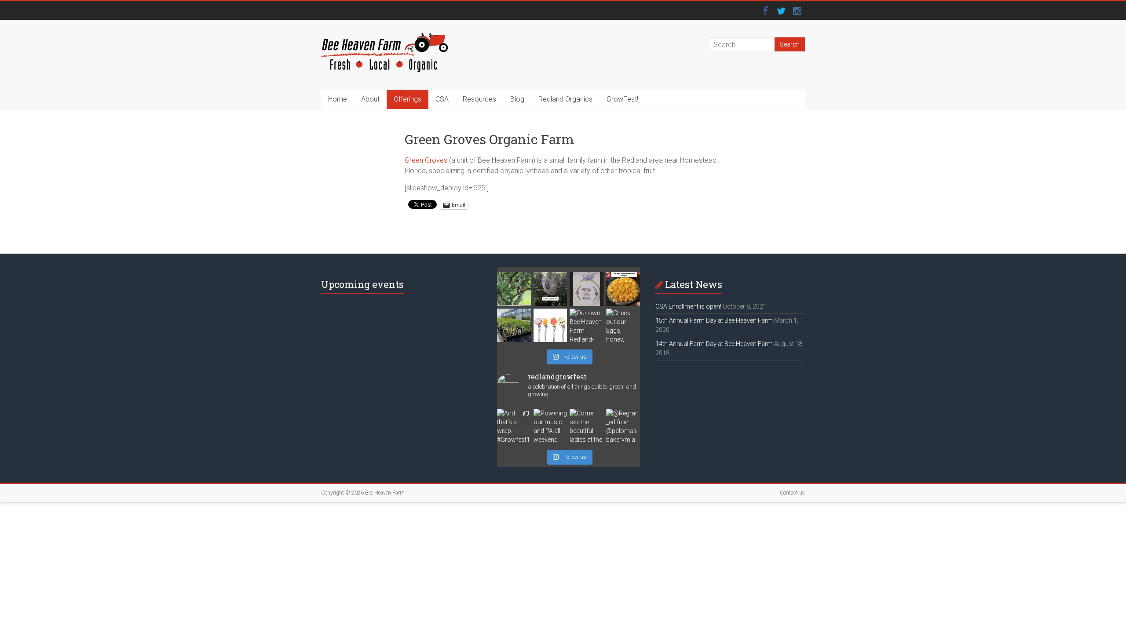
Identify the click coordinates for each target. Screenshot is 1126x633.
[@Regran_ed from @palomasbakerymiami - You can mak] (623, 426)
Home (337, 99)
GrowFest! (622, 99)
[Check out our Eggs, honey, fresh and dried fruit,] (623, 325)
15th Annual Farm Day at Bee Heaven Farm (714, 320)
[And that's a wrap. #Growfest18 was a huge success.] (514, 426)
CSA (442, 99)
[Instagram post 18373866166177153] (586, 289)
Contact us (792, 493)
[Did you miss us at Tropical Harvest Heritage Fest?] (514, 325)
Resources (479, 99)
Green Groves (426, 160)
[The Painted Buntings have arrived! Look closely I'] (514, 289)
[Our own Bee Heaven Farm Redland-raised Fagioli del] (586, 325)
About (370, 99)
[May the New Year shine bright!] (623, 289)
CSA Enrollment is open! (688, 306)
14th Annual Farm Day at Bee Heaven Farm (714, 343)
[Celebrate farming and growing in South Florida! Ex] (550, 325)
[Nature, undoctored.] (550, 289)
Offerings (407, 99)
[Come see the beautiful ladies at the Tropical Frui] (586, 426)
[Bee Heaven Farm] (384, 37)
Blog (517, 99)
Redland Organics (565, 99)
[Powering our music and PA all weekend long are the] (550, 426)
